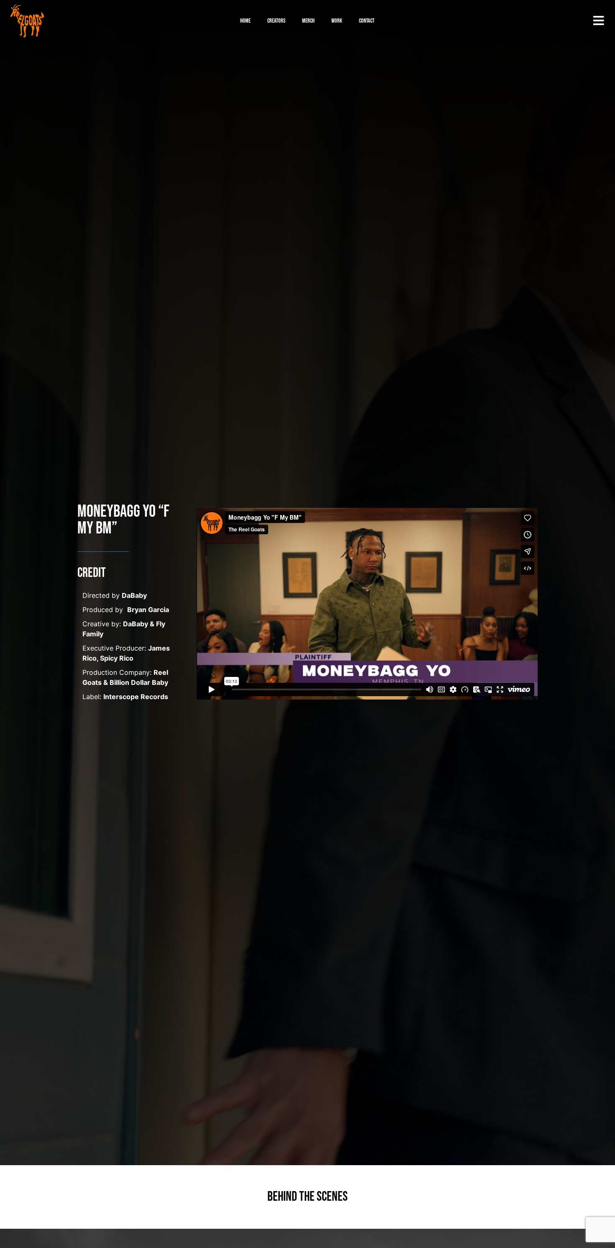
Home (245, 20)
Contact (366, 20)
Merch (308, 20)
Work (336, 20)
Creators (276, 20)
